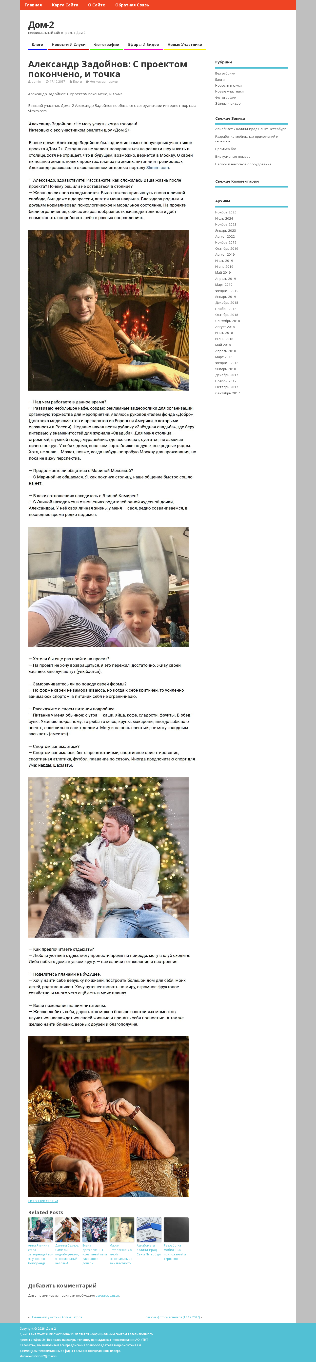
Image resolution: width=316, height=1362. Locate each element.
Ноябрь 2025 (226, 212)
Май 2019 (223, 272)
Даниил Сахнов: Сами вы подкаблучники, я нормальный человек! (67, 1254)
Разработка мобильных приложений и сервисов (175, 1252)
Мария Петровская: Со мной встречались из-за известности (121, 1254)
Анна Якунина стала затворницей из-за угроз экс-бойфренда (40, 1254)
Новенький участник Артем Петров (56, 1317)
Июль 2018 (224, 332)
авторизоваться (107, 1295)
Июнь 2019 (224, 266)
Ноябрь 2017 (226, 381)
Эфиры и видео (143, 44)
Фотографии (106, 44)
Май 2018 (223, 344)
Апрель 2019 (225, 278)
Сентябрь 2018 (227, 321)
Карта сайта (65, 5)
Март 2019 (224, 284)
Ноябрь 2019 (226, 242)
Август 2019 (225, 254)
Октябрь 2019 (226, 248)
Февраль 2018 (226, 362)
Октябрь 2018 (226, 314)
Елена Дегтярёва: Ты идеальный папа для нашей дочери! (94, 1254)
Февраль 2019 (226, 290)
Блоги (37, 44)
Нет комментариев (104, 81)
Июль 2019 (224, 260)
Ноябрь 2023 (226, 224)
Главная (33, 5)
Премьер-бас (225, 149)
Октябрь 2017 (226, 387)
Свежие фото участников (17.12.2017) (172, 1317)
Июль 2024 (224, 218)
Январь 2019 (225, 296)
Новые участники (185, 44)
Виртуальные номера (233, 156)
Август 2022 (225, 236)
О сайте (96, 5)
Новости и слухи (68, 44)
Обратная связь (132, 5)
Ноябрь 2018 (226, 308)
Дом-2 (41, 25)
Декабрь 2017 (226, 375)
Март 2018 (224, 357)
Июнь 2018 (224, 339)
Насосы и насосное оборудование (243, 164)
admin (36, 81)
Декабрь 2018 (226, 302)
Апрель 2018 (225, 351)
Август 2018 (225, 326)
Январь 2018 (225, 369)
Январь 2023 (225, 230)
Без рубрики (225, 73)
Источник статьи (43, 1200)
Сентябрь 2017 (227, 393)
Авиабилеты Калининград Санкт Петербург (149, 1249)
